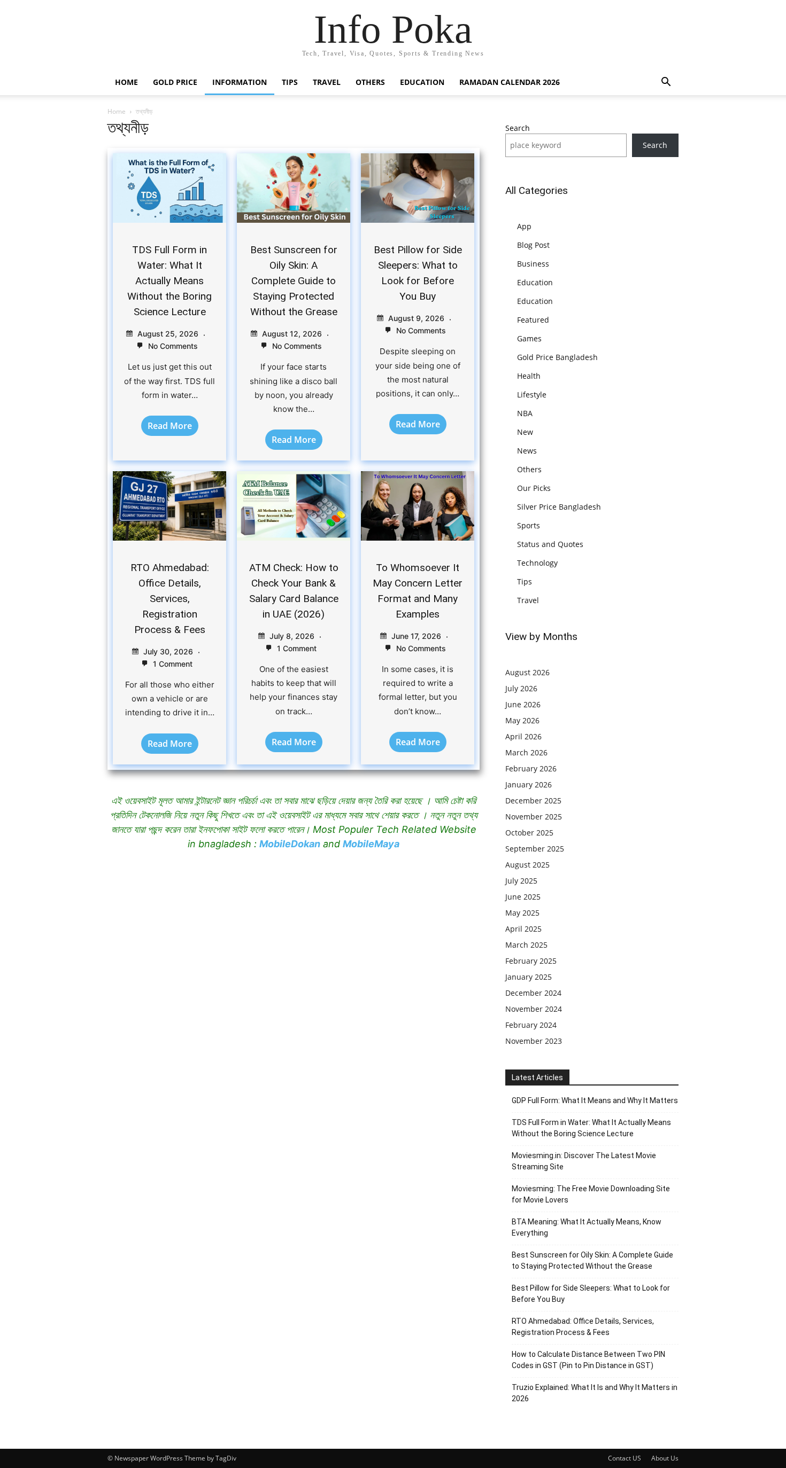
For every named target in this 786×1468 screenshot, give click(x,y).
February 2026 (531, 768)
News (527, 451)
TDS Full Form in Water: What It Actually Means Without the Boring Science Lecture (169, 281)
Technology (537, 563)
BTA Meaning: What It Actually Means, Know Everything (586, 1227)
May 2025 (522, 913)
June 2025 (523, 897)
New (525, 432)
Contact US (624, 1458)
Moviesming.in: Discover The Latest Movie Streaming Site (584, 1161)
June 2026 (523, 704)
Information (239, 82)
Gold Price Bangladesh (557, 357)
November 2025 (533, 816)
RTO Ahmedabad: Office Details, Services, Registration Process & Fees (169, 598)
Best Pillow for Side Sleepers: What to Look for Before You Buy (591, 1293)
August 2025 (527, 865)
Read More (170, 426)
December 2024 (533, 993)
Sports (528, 525)
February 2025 (531, 961)
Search (517, 128)
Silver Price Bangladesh (559, 507)
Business (533, 264)
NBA (525, 413)
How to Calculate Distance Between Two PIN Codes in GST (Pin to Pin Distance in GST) (588, 1360)
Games (529, 338)
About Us (665, 1458)
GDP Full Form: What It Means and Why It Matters (595, 1100)
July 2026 (521, 688)
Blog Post (533, 245)
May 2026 (522, 720)
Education (422, 82)
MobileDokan (289, 843)
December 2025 (533, 800)
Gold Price (175, 82)
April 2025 (523, 929)
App (524, 226)
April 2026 (523, 736)
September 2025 (534, 849)
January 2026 (528, 784)
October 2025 (529, 832)
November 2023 (533, 1041)
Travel (327, 82)
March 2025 (526, 945)
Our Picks (534, 488)
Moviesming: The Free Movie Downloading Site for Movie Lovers (591, 1194)
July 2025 (521, 881)
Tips (290, 82)
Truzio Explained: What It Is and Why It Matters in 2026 (594, 1393)
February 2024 (531, 1025)
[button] (666, 83)
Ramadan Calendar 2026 (509, 82)
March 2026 (526, 752)
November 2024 (533, 1009)
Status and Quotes (550, 544)
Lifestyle (531, 394)
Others (370, 82)
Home (126, 82)
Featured (533, 320)
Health (529, 376)
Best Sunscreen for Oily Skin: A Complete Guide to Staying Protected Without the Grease (293, 281)
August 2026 (527, 672)
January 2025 (528, 977)
